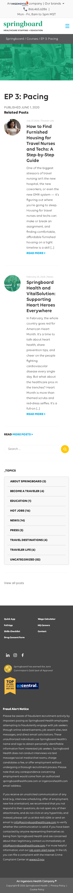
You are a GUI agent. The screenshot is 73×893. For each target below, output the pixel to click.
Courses (32, 38)
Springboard (15, 38)
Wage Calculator (46, 619)
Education (20, 501)
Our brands (53, 3)
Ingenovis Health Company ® (38, 881)
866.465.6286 (37, 9)
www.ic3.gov (36, 859)
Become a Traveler (27, 491)
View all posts (14, 583)
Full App (8, 625)
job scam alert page (42, 850)
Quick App (9, 619)
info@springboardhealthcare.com (35, 822)
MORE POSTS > (22, 434)
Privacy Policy (58, 886)
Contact (42, 631)
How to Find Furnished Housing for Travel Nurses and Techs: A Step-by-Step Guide (40, 143)
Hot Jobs (20, 510)
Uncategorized (25, 559)
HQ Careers (44, 625)
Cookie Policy (37, 890)
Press (16, 530)
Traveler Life (22, 550)
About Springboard (28, 481)
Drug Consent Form (14, 637)
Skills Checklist (12, 631)
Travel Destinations (28, 540)
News (17, 520)
